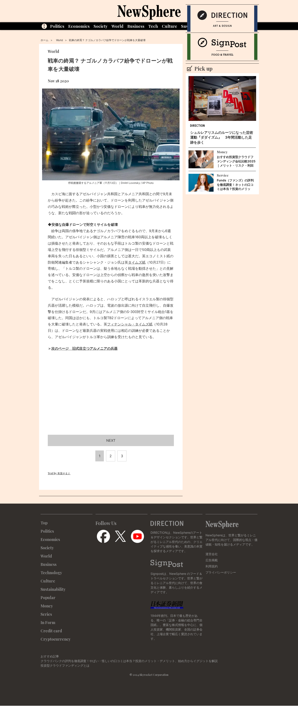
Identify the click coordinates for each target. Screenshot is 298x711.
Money (47, 605)
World (117, 26)
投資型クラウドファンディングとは (65, 665)
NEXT (110, 440)
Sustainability (53, 589)
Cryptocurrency (56, 639)
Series (46, 614)
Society (101, 26)
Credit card (51, 630)
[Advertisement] (110, 398)
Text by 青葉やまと (59, 473)
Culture (169, 26)
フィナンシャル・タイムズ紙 (129, 324)
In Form (48, 622)
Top (44, 522)
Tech (153, 26)
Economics (79, 26)
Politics (57, 26)
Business (135, 26)
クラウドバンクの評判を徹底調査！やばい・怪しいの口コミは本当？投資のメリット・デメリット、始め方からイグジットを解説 (129, 661)
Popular (48, 597)
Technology (51, 572)
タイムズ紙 (137, 262)
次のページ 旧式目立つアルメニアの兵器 (84, 348)
